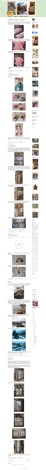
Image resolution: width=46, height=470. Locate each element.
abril (34, 332)
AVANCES (10, 282)
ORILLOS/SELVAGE (33, 263)
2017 (33, 314)
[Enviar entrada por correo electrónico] (17, 70)
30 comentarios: (15, 70)
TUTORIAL (35, 253)
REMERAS (33, 270)
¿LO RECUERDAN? (12, 146)
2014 (33, 317)
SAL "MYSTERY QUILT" (35, 236)
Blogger (27, 468)
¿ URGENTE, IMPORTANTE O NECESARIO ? (17, 20)
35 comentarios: (15, 278)
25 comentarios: (15, 457)
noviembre (35, 324)
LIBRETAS (34, 245)
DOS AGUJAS (37, 257)
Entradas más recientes (10, 460)
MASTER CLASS (34, 260)
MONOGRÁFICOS (36, 237)
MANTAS (36, 250)
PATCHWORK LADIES (34, 264)
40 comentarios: (15, 141)
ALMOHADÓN (36, 254)
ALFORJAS (34, 254)
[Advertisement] (34, 358)
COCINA (32, 241)
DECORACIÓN (33, 228)
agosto (34, 327)
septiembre (35, 326)
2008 (33, 346)
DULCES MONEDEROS (13, 235)
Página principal (10, 16)
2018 (33, 313)
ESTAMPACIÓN (34, 258)
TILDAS (33, 238)
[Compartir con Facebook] (21, 70)
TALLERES (37, 243)
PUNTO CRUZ (34, 266)
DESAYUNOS (34, 240)
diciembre (35, 323)
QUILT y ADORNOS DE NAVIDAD (35, 234)
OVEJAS (36, 263)
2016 (33, 315)
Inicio (19, 460)
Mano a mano (34, 235)
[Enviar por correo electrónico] (19, 70)
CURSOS (35, 226)
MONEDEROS (11, 279)
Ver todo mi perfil (36, 20)
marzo (34, 333)
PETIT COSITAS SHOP (35, 243)
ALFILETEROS (36, 238)
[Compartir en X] (20, 70)
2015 (33, 316)
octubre (34, 325)
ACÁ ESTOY (10, 359)
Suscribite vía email (35, 124)
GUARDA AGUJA (36, 244)
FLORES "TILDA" (34, 292)
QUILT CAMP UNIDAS (34, 267)
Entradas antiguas (28, 460)
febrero (34, 334)
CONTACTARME (15, 16)
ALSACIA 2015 (33, 255)
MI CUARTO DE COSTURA (35, 251)
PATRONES (33, 252)
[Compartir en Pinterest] (21, 70)
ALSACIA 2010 (36, 248)
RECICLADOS (37, 269)
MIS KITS (37, 228)
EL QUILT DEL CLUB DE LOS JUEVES (35, 242)
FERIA (36, 258)
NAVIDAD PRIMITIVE (35, 297)
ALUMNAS (33, 239)
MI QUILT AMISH (35, 231)
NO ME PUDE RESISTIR (13, 75)
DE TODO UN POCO (12, 142)
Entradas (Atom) (13, 461)
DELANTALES (37, 239)
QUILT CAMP (34, 229)
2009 (33, 345)
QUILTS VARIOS (34, 227)
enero (34, 335)
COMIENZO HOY (33, 257)
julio (34, 328)
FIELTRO (33, 244)
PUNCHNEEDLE (36, 246)
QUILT (36, 266)
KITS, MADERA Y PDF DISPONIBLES (23, 16)
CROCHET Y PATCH (34, 232)
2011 (33, 321)
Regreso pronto (36, 270)
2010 (33, 322)
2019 (33, 312)
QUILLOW (36, 252)
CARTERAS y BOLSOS (12, 71)
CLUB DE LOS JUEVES (35, 230)
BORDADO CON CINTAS (35, 249)
